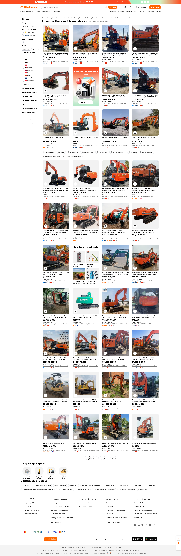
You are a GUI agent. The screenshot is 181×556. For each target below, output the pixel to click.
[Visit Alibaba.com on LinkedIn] (138, 525)
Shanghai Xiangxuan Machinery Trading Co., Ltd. (145, 145)
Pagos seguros (55, 503)
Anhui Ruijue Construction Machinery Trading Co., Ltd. (145, 366)
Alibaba (44, 18)
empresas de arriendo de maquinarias (105, 489)
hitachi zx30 (152, 485)
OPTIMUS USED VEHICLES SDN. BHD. (54, 450)
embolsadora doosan (147, 152)
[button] (106, 7)
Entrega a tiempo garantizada (59, 510)
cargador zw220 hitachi (118, 152)
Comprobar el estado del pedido (143, 510)
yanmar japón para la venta (52, 156)
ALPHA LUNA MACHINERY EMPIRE (142, 196)
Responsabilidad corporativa (32, 510)
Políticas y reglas (56, 522)
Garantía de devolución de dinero (60, 506)
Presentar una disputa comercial (115, 510)
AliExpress (64, 547)
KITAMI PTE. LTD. (48, 145)
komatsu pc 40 (74, 152)
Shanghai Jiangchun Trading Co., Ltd (142, 281)
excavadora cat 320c (83, 489)
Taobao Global (98, 547)
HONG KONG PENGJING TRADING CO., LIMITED (115, 366)
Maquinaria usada (81, 18)
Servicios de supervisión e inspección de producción (62, 518)
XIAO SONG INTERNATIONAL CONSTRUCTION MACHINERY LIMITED (115, 324)
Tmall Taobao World (81, 547)
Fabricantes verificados (85, 503)
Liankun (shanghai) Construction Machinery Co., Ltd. (56, 103)
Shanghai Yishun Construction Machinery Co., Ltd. (56, 61)
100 (112, 458)
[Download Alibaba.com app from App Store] (137, 539)
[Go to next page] (115, 458)
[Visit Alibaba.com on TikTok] (154, 525)
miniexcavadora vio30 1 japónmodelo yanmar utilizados (38, 489)
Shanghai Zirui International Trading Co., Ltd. (145, 450)
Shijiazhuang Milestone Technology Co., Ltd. (115, 238)
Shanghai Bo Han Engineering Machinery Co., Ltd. (56, 366)
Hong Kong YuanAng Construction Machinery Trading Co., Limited (115, 145)
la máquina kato (103, 152)
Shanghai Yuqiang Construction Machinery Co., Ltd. (115, 103)
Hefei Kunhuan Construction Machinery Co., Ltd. (86, 196)
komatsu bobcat (49, 152)
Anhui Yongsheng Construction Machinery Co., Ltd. (145, 61)
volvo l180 (61, 152)
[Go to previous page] (85, 458)
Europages (118, 547)
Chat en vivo (109, 506)
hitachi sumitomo (124, 485)
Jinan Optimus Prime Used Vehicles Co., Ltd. (56, 281)
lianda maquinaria (61, 485)
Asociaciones (138, 517)
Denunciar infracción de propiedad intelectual (116, 518)
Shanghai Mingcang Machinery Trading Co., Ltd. (56, 196)
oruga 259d (134, 152)
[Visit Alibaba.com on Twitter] (142, 525)
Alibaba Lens (32, 539)
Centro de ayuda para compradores (116, 503)
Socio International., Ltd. (109, 281)
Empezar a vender (139, 506)
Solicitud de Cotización (85, 506)
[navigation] (30, 238)
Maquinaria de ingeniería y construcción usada (102, 18)
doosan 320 (27, 485)
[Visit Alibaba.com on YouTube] (150, 525)
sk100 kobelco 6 (139, 485)
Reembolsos (110, 513)
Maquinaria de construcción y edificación (61, 18)
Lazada (91, 547)
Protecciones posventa (58, 513)
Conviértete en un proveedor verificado (145, 513)
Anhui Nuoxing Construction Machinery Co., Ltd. (86, 61)
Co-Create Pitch (28, 506)
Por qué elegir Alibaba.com (31, 503)
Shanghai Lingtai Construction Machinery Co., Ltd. (145, 238)
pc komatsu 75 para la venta (43, 485)
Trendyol (110, 547)
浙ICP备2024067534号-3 (138, 553)
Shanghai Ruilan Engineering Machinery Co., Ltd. (86, 366)
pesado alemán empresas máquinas (90, 485)
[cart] (131, 7)
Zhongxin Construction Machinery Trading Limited (145, 408)
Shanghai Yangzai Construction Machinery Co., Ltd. (86, 408)
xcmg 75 (73, 485)
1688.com (71, 547)
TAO (105, 547)
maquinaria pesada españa (127, 489)
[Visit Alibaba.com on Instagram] (146, 525)
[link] (178, 538)
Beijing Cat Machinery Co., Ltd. (111, 408)
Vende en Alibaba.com (140, 503)
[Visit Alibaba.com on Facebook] (135, 525)
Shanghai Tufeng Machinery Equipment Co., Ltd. (56, 238)
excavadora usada (88, 152)
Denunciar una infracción (113, 522)
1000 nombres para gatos (66, 489)
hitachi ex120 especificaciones (73, 156)
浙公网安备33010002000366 (121, 553)
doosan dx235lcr (110, 485)
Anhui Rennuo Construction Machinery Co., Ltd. (115, 61)
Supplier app (102, 539)
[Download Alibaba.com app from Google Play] (151, 539)
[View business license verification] (107, 553)
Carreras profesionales (30, 513)
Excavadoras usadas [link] (125, 18)
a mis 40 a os (143, 489)
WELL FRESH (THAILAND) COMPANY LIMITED (86, 324)
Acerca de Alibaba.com (31, 499)
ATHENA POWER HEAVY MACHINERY (143, 324)
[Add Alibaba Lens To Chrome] (50, 539)
